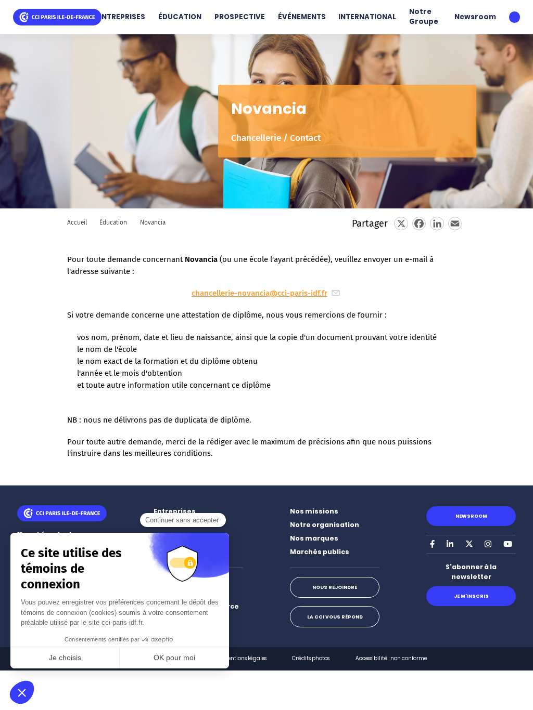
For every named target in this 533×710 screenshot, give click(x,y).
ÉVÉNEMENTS (302, 17)
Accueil (77, 222)
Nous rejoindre (334, 587)
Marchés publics (319, 551)
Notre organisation (324, 524)
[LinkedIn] (437, 223)
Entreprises (175, 511)
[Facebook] (419, 223)
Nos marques (314, 538)
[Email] (455, 223)
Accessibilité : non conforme (391, 658)
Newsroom (475, 17)
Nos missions (314, 511)
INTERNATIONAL (367, 17)
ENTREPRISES (121, 17)
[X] (401, 223)
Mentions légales (244, 658)
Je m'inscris (471, 596)
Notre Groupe (423, 17)
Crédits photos (310, 658)
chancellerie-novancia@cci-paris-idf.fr (259, 293)
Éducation (113, 222)
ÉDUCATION (179, 17)
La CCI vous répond (335, 616)
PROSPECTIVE (239, 17)
